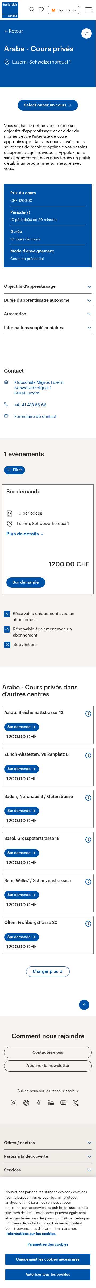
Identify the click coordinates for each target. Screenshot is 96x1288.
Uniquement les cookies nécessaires (48, 1259)
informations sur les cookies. (31, 1233)
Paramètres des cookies (47, 1244)
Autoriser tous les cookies (48, 1274)
